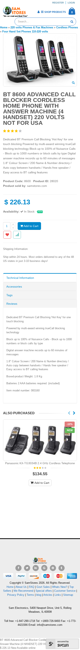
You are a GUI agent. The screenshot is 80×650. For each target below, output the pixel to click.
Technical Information (20, 277)
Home (10, 586)
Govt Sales (43, 586)
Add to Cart (30, 226)
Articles (47, 594)
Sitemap (68, 594)
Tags (9, 295)
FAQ (31, 586)
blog (38, 594)
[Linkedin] (36, 568)
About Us (21, 586)
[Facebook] (18, 568)
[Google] (44, 568)
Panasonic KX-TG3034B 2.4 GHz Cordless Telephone (40, 463)
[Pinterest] (53, 568)
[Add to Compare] (17, 235)
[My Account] (38, 12)
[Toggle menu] (32, 11)
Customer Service (64, 590)
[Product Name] (40, 440)
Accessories (14, 286)
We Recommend (23, 590)
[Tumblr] (61, 568)
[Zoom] (73, 83)
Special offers (43, 590)
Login (71, 2)
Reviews (11, 303)
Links (58, 594)
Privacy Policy (15, 594)
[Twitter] (27, 568)
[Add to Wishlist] (7, 235)
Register (58, 2)
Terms (31, 594)
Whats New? (59, 586)
